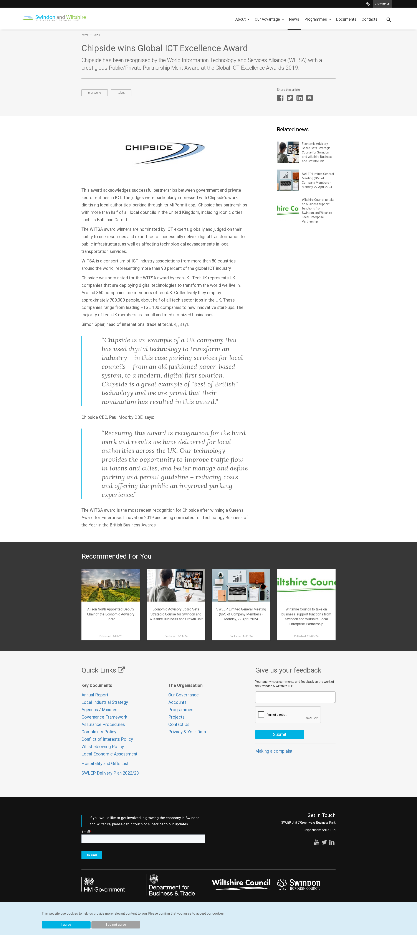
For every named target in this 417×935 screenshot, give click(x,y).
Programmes (315, 19)
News (294, 19)
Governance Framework (104, 717)
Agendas (89, 709)
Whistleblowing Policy (102, 746)
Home (85, 34)
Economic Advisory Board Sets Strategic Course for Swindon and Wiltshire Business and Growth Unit (317, 152)
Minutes (109, 709)
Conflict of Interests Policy (107, 739)
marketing (94, 92)
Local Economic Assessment (109, 754)
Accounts (177, 702)
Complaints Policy (98, 731)
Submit (279, 734)
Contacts (369, 19)
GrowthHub (382, 3)
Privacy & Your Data (187, 731)
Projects (176, 717)
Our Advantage (267, 19)
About (240, 19)
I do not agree (116, 925)
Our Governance (183, 695)
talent (121, 92)
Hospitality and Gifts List (105, 763)
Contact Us (178, 724)
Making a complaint (274, 751)
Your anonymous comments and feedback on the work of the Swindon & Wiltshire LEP (294, 684)
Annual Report (94, 695)
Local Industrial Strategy (104, 702)
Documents (346, 19)
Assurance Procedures (103, 724)
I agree (66, 925)
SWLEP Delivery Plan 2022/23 (110, 773)
